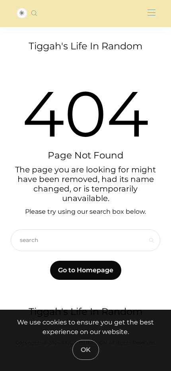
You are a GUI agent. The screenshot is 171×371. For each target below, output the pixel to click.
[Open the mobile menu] (151, 13)
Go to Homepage (85, 270)
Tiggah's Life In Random (85, 46)
